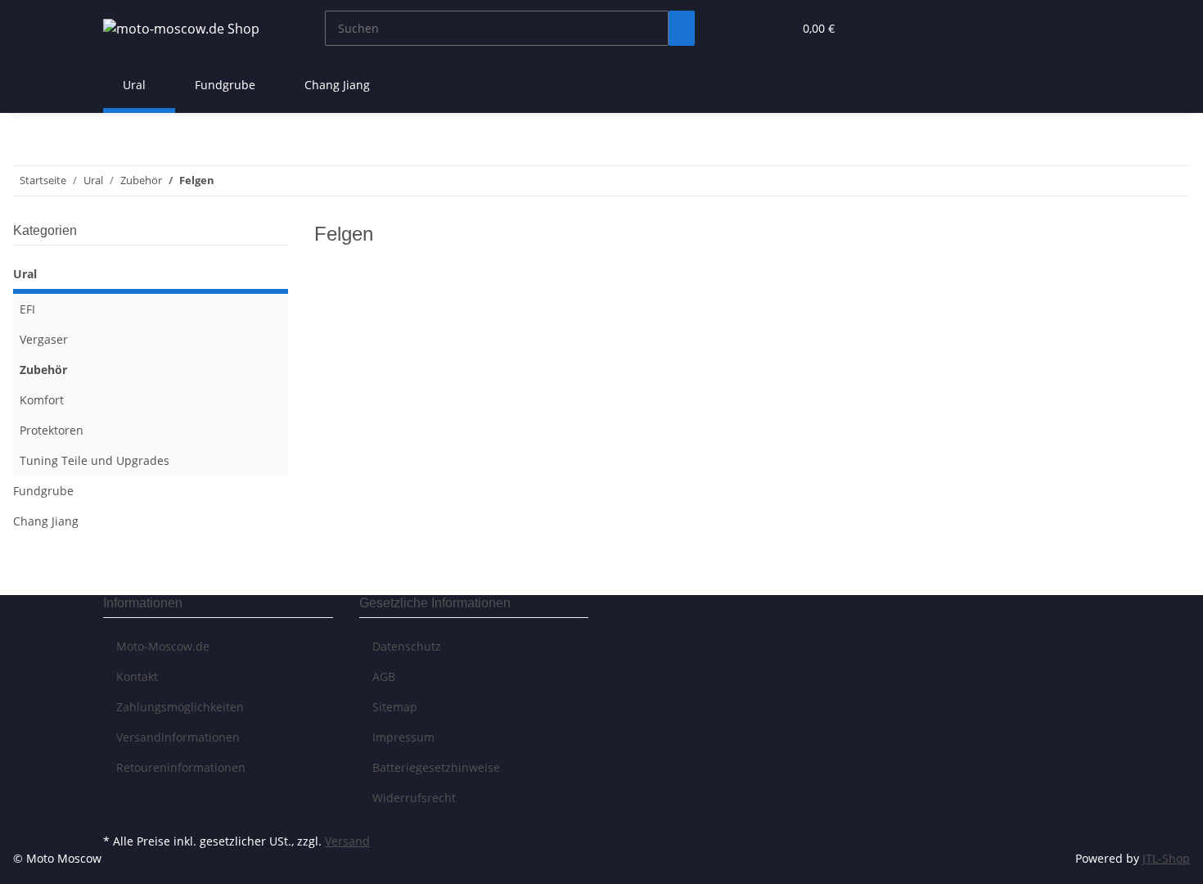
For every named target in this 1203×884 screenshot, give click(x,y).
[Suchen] (682, 28)
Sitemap (394, 707)
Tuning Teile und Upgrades (94, 460)
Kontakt (137, 676)
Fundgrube (43, 490)
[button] (747, 28)
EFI (27, 309)
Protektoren (51, 430)
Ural (25, 274)
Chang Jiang (46, 521)
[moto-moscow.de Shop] (181, 28)
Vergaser (44, 339)
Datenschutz (406, 646)
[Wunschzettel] (773, 28)
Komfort (42, 400)
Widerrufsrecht (414, 797)
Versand (347, 841)
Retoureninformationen (181, 767)
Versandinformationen (178, 737)
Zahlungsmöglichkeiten (180, 707)
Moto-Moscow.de (163, 646)
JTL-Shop (1166, 858)
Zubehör (43, 369)
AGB (383, 676)
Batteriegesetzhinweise (436, 767)
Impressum (403, 737)
